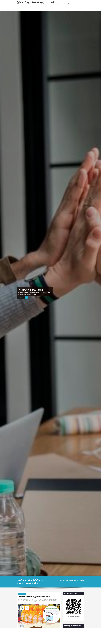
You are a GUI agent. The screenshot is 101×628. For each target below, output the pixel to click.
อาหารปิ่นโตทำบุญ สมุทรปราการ (24, 601)
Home (76, 7)
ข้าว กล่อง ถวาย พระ (37, 599)
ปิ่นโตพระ (26, 600)
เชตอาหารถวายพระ (27, 599)
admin (20, 599)
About (80, 7)
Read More (20, 297)
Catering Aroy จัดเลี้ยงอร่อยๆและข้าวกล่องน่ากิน (36, 2)
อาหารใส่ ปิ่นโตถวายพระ (35, 601)
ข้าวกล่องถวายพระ (45, 599)
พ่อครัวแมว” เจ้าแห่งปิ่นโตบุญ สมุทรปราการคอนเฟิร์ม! (73, 580)
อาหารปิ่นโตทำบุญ (52, 600)
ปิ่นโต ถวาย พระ (21, 600)
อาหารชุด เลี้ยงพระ (37, 600)
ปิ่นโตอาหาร (31, 600)
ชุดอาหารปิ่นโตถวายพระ (53, 599)
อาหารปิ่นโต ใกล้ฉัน (45, 600)
